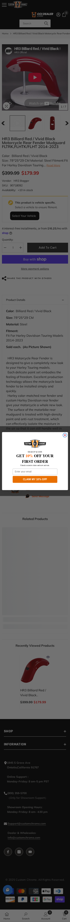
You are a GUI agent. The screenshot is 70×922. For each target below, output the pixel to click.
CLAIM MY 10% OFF (35, 479)
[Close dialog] (65, 435)
